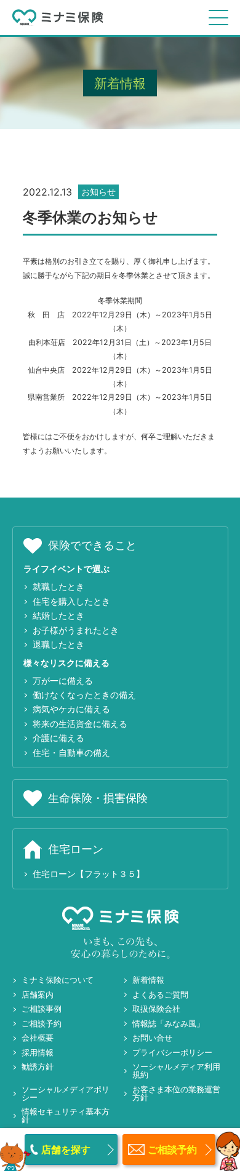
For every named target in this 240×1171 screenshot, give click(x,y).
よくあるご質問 (160, 994)
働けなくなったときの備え (84, 694)
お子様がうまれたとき (76, 630)
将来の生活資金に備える (80, 723)
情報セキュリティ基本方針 (66, 1115)
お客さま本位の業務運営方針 (176, 1093)
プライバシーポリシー (172, 1052)
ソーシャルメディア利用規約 (176, 1070)
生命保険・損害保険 (98, 798)
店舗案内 (38, 994)
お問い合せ (152, 1037)
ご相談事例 (42, 1009)
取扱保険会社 (156, 1009)
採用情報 (38, 1052)
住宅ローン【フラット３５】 (89, 873)
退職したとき (58, 644)
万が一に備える (63, 680)
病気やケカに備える (71, 709)
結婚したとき (58, 615)
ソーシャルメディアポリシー (66, 1093)
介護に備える (58, 737)
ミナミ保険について (58, 980)
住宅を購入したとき (71, 601)
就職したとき (58, 586)
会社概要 (38, 1037)
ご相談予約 (42, 1023)
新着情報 (148, 980)
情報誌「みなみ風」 (168, 1023)
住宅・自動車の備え (71, 752)
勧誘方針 (38, 1066)
